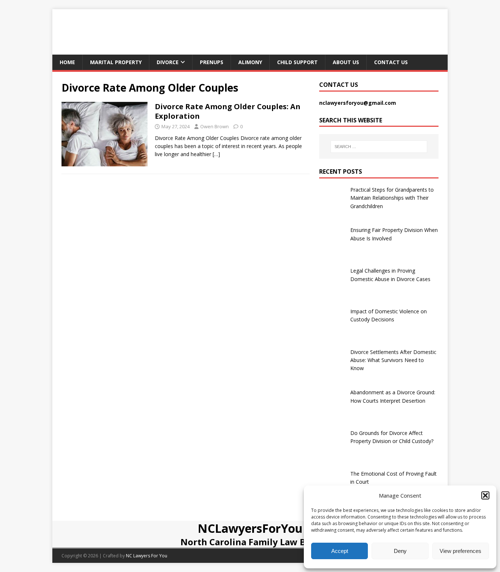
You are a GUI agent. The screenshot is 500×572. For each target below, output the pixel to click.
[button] (485, 495)
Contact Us (391, 62)
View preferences (460, 551)
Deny (400, 551)
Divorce (168, 62)
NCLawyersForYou (250, 528)
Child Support (297, 62)
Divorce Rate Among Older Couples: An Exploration (228, 111)
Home (67, 62)
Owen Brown (214, 126)
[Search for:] (379, 146)
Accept (339, 551)
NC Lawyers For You (146, 556)
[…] (216, 154)
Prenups (211, 62)
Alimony (250, 62)
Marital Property (116, 62)
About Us (346, 62)
